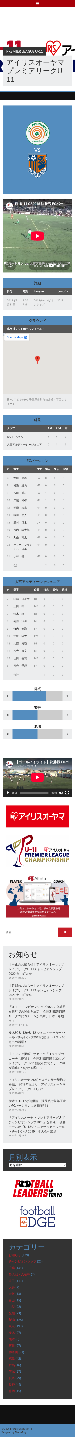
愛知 (12, 1313)
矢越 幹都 (20, 500)
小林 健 (18, 556)
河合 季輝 (20, 665)
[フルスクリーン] (67, 793)
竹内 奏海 (20, 628)
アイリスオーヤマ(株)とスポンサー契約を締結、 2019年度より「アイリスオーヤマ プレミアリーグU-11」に (37, 1084)
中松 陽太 (20, 636)
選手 (16, 469)
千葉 (12, 1268)
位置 (39, 469)
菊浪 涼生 (20, 621)
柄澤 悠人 (20, 515)
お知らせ (15, 1255)
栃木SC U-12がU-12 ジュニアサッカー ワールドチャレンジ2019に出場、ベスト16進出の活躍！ (37, 1037)
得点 (48, 469)
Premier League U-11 (24, 51)
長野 (12, 1384)
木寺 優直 (20, 650)
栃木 (12, 1333)
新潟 (12, 1320)
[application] (37, 777)
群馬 (12, 1365)
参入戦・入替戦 (19, 1274)
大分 (12, 1287)
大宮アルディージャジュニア (24, 444)
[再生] (8, 793)
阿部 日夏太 (21, 598)
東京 (12, 1326)
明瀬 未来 (20, 507)
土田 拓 (18, 606)
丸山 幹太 (20, 537)
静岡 (12, 1391)
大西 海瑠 (20, 643)
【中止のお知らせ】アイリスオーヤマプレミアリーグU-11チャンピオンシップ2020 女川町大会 (36, 969)
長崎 (12, 1378)
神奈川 (13, 1352)
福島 (12, 1358)
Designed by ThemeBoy (14, 1432)
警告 (56, 469)
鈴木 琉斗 (20, 613)
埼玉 (12, 1281)
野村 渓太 (20, 522)
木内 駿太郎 (21, 529)
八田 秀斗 (20, 492)
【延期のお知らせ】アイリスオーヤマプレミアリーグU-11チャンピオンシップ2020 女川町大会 (36, 990)
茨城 (12, 1371)
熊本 (12, 1339)
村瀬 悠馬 (20, 485)
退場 (65, 469)
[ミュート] (61, 793)
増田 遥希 (20, 478)
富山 (12, 1300)
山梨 (12, 1307)
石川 (12, 1346)
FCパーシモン (15, 437)
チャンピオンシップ (22, 1261)
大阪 (12, 1294)
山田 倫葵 (20, 658)
